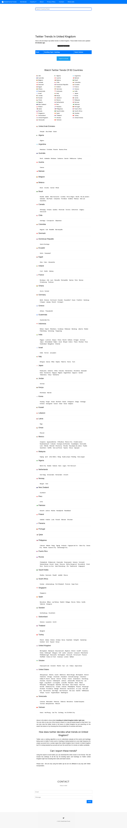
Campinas (57, 199)
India (76, 91)
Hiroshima (77, 371)
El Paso (64, 679)
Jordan (40, 95)
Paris (76, 280)
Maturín (57, 703)
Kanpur (54, 340)
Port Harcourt (72, 466)
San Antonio (47, 691)
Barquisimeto (50, 703)
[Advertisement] (63, 23)
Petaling (73, 457)
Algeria (58, 76)
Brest (41, 188)
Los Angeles (56, 683)
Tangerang (58, 331)
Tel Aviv (46, 353)
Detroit (59, 679)
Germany (59, 89)
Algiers (42, 140)
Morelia (65, 446)
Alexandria (51, 262)
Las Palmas (55, 602)
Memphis (70, 683)
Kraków (48, 519)
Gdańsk (42, 519)
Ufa (68, 566)
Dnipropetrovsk (44, 666)
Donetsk (53, 666)
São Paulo (49, 199)
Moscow (62, 564)
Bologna (42, 362)
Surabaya (60, 329)
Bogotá (42, 229)
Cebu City (82, 545)
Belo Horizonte (54, 197)
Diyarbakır (69, 640)
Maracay (56, 701)
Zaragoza (49, 604)
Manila (45, 547)
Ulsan (60, 404)
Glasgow (54, 653)
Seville (83, 602)
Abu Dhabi (49, 131)
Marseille (57, 280)
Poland (40, 107)
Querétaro (43, 448)
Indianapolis (56, 681)
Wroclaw (70, 519)
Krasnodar (60, 562)
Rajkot (55, 342)
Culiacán (53, 444)
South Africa (78, 111)
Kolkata (70, 340)
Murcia (73, 602)
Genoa (48, 362)
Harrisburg (85, 679)
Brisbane (53, 158)
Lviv (67, 666)
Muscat (42, 433)
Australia (41, 78)
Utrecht (65, 475)
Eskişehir (76, 640)
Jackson (63, 681)
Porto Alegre (70, 197)
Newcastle (53, 655)
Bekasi (42, 329)
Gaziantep (83, 640)
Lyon (51, 280)
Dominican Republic (62, 84)
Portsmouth (77, 655)
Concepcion (50, 220)
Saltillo (49, 448)
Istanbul (42, 642)
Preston (84, 655)
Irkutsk (52, 564)
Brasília (42, 197)
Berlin (41, 300)
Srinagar (76, 340)
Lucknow (48, 340)
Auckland (42, 493)
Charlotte (43, 677)
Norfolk (42, 687)
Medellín (51, 229)
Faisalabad (67, 511)
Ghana (40, 89)
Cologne (42, 302)
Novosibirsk (81, 564)
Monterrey (59, 446)
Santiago (42, 220)
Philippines (59, 109)
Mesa (76, 683)
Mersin (42, 640)
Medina (42, 575)
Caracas (42, 701)
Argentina (78, 76)
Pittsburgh (85, 687)
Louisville (64, 683)
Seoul (65, 404)
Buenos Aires (63, 149)
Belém (47, 197)
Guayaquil (48, 253)
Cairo (45, 262)
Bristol (73, 651)
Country (32, 2)
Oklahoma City (50, 687)
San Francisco (63, 691)
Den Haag (43, 475)
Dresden (60, 300)
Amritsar (82, 340)
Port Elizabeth (59, 584)
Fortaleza (64, 199)
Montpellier (64, 280)
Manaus (76, 199)
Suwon (56, 404)
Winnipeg (42, 210)
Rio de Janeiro (85, 197)
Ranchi (64, 340)
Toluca (71, 448)
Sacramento (71, 689)
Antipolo (64, 545)
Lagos (64, 466)
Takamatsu (43, 375)
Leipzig (48, 302)
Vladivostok (73, 566)
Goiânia (70, 199)
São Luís (82, 199)
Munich (54, 302)
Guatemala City (45, 320)
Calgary (81, 210)
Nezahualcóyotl (44, 444)
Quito (41, 253)
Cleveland (64, 677)
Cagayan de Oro (73, 545)
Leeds (64, 653)
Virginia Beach (55, 693)
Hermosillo (83, 444)
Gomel (52, 188)
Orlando (64, 687)
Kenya (58, 95)
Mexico (58, 100)
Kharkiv (59, 666)
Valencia (42, 604)
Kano (59, 466)
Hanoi (41, 712)
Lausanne (48, 622)
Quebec (55, 210)
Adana (47, 640)
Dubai (55, 131)
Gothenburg (43, 613)
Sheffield (42, 657)
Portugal (77, 107)
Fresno (70, 679)
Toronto (67, 210)
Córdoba (49, 149)
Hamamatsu (68, 371)
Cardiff (79, 651)
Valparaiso (58, 220)
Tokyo (49, 375)
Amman (42, 384)
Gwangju (83, 402)
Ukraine (58, 118)
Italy (57, 93)
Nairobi (49, 393)
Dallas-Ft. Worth (45, 679)
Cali (47, 229)
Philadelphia (71, 687)
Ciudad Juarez (78, 442)
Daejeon (70, 404)
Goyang (42, 402)
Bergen (42, 484)
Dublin (46, 271)
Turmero (42, 703)
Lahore (48, 511)
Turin (73, 362)
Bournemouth (59, 651)
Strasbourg (43, 282)
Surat (60, 342)
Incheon (42, 404)
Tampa (42, 693)
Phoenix (78, 687)
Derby (41, 653)
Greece (77, 89)
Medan (86, 329)
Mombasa (43, 393)
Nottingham (61, 655)
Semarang (51, 331)
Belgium (40, 80)
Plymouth (69, 655)
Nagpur (42, 340)
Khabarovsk (51, 562)
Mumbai (81, 342)
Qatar (40, 109)
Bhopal (65, 342)
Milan (52, 362)
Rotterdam (58, 475)
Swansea (60, 657)
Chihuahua (60, 442)
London (66, 657)
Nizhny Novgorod (71, 564)
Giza (41, 262)
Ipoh (46, 457)
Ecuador (77, 84)
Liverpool (77, 653)
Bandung (74, 329)
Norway (77, 102)
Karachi (42, 511)
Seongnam (49, 404)
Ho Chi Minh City (70, 712)
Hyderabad (43, 344)
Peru (57, 104)
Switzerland (41, 115)
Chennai (57, 344)
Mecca (66, 575)
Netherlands (60, 102)
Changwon (70, 402)
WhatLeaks (71, 2)
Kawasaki (84, 371)
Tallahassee (85, 691)
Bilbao (49, 602)
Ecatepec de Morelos (63, 444)
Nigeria (40, 102)
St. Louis (78, 689)
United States (79, 118)
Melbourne (73, 158)
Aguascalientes (51, 442)
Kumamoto (47, 373)
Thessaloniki (49, 311)
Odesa (71, 666)
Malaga (68, 602)
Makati (48, 545)
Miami (81, 683)
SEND (89, 801)
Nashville (58, 685)
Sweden (77, 113)
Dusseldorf (67, 300)
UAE (39, 76)
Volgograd (81, 566)
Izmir (47, 642)
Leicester (70, 653)
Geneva (42, 622)
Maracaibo (49, 701)
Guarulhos (43, 201)
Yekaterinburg (44, 564)
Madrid (62, 602)
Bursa (63, 640)
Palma (78, 602)
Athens (42, 311)
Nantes (71, 280)
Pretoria (67, 584)
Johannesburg (49, 584)
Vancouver (43, 212)
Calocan (42, 545)
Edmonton (75, 210)
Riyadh (55, 575)
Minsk (57, 188)
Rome (69, 362)
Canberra (60, 158)
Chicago (49, 677)
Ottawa (49, 210)
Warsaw (63, 519)
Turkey (77, 115)
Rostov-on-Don (49, 566)
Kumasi (47, 291)
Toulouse (51, 282)
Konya (57, 642)
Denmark (41, 84)
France (77, 87)
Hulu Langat (81, 457)
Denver (53, 679)
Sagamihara (67, 373)
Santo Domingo (44, 244)
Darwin (66, 158)
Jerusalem (53, 353)
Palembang (43, 331)
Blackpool (51, 651)
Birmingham (43, 651)
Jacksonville (71, 681)
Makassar (67, 329)
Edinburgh (48, 653)
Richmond (63, 689)
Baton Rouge (71, 675)
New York (82, 685)
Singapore (41, 113)
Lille (48, 280)
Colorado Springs (73, 677)
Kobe (41, 373)
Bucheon (58, 402)
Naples (58, 362)
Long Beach (47, 683)
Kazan (57, 564)
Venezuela (41, 120)
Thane (75, 342)
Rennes (81, 280)
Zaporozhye (78, 666)
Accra (41, 291)
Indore (70, 342)
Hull (60, 653)
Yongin (48, 402)
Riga (41, 424)
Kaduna (55, 466)
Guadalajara (74, 444)
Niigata (60, 373)
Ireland (58, 87)
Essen (73, 300)
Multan (53, 511)
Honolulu (42, 681)
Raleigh (56, 689)
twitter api (61, 763)
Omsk (88, 564)
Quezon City (52, 547)
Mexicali (51, 446)
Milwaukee (43, 685)
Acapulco (43, 442)
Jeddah (60, 575)
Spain (58, 113)
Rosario (55, 149)
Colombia (77, 82)
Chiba (56, 371)
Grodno (46, 188)
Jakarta (80, 329)
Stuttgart (60, 302)
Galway (51, 271)
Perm (41, 566)
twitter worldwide (84, 745)
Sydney (79, 158)
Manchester (84, 653)
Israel (40, 93)
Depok (47, 329)
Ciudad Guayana (79, 701)
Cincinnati (56, 677)
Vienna (42, 167)
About (42, 2)
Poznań (58, 519)
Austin (57, 675)
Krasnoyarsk (68, 562)
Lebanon (59, 98)
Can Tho (54, 712)
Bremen (46, 300)
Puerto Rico (78, 109)
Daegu (77, 402)
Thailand (59, 115)
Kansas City (79, 681)
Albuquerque (44, 675)
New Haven (65, 685)
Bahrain (77, 78)
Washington (64, 693)
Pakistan (77, 104)
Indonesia (59, 91)
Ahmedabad (48, 342)
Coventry (85, 651)
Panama (58, 107)
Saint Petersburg (60, 566)
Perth (41, 158)
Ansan (53, 402)
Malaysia (77, 100)
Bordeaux (43, 280)
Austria (58, 78)
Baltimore (63, 675)
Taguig (58, 545)
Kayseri (52, 642)
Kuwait (40, 98)
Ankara (52, 640)
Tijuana (65, 448)
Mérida (46, 446)
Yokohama (56, 375)
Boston (86, 675)
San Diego (55, 691)
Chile (57, 82)
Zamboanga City (62, 547)
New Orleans (74, 685)
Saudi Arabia (60, 111)
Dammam (48, 575)
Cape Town (74, 584)
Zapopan (76, 448)
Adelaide (47, 158)
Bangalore (51, 344)
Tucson (47, 693)
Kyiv (63, 666)
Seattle (78, 691)
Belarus (58, 80)
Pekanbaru (53, 329)
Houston (49, 681)
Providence (49, 689)
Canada (40, 82)
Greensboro (76, 679)
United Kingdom (43, 118)
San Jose (72, 691)
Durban (42, 584)
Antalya (58, 640)
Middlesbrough (44, 655)
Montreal (61, 210)
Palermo (63, 362)
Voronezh (82, 562)
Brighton (67, 651)
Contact (61, 2)
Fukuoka (61, 371)
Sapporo (74, 373)
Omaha (58, 687)
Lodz (52, 519)
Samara (75, 562)
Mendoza (42, 149)
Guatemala (41, 91)
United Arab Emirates (47, 126)
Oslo (46, 484)
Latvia (76, 98)
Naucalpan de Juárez (75, 446)
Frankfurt (79, 300)
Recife (77, 197)
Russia (40, 111)
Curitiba (62, 197)
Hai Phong (48, 712)
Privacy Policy (51, 2)
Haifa (41, 353)
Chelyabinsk (43, 562)
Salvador (42, 199)
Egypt (40, 87)
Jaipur (42, 342)
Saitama (50, 371)
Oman (40, 100)
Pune (86, 342)
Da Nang (60, 712)
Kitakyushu (43, 371)
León (41, 446)
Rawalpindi (59, 511)
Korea (76, 95)
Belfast (72, 657)
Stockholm (52, 613)
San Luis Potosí (57, 448)
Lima (41, 502)
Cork (41, 271)
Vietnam (59, 120)
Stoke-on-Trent (51, 657)
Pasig (53, 545)
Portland (42, 689)
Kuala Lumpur (66, 457)
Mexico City (68, 442)
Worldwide (23, 2)
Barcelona (43, 602)
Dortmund (53, 300)
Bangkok (42, 631)
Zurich (54, 622)
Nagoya (54, 373)
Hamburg (86, 300)
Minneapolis (51, 685)
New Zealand (42, 104)
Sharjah (42, 131)
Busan (64, 402)
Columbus (83, 677)
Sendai (81, 373)
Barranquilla (58, 229)
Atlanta (51, 675)
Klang (59, 457)
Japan (76, 93)
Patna (59, 340)
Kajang (42, 457)
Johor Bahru (52, 457)
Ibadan (49, 466)
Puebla (85, 446)
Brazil (76, 80)
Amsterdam (50, 475)
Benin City (43, 466)
